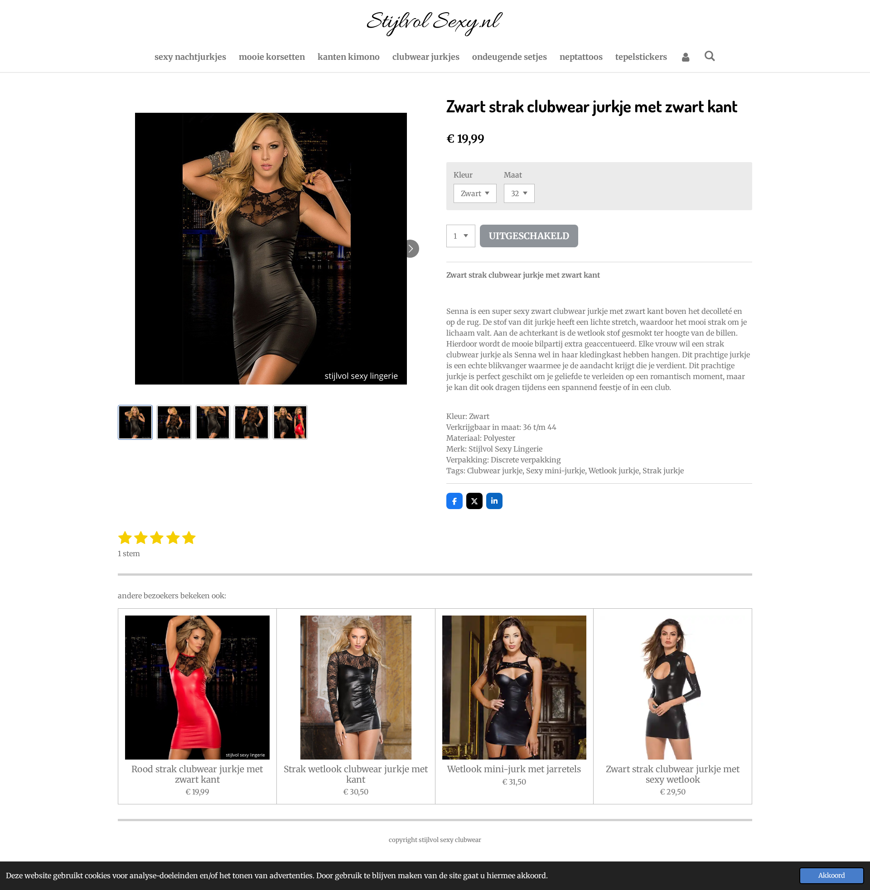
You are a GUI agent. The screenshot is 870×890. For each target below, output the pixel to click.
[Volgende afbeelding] (410, 249)
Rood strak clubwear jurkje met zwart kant (197, 774)
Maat (513, 174)
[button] (135, 422)
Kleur (463, 174)
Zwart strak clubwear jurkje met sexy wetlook (673, 774)
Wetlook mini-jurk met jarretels (514, 769)
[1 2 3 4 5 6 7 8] (460, 236)
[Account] (685, 56)
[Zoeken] (710, 55)
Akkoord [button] (831, 875)
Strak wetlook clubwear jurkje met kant (356, 774)
